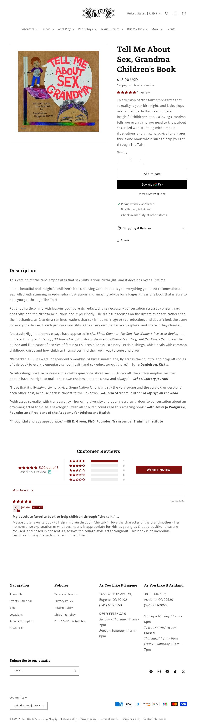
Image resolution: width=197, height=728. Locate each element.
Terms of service (109, 718)
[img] (22, 501)
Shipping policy (131, 718)
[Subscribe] (74, 671)
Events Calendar (21, 601)
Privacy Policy (63, 601)
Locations (16, 614)
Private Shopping (21, 621)
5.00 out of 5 (48, 467)
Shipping (122, 85)
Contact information (155, 718)
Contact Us (17, 628)
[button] (29, 29)
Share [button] (125, 240)
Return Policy (63, 607)
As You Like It (26, 719)
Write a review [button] (158, 470)
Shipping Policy (65, 614)
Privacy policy (88, 718)
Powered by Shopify (46, 719)
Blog (13, 607)
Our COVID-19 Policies (69, 621)
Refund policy (69, 718)
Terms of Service (66, 594)
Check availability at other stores (144, 215)
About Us (16, 594)
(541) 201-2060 (155, 605)
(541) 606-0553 (110, 605)
